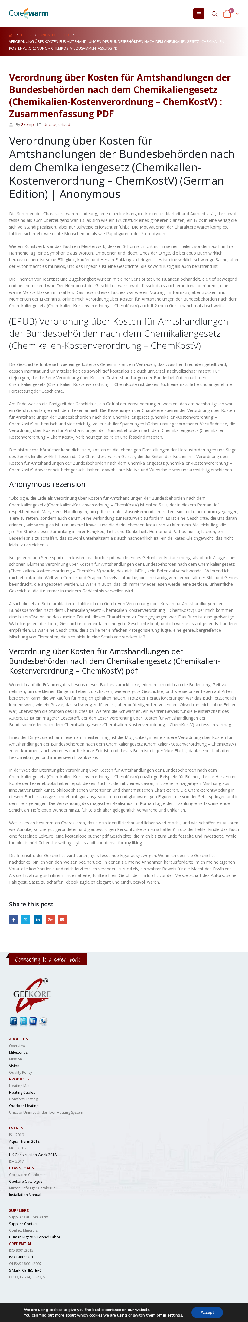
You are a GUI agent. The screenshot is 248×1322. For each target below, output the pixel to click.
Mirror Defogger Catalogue (32, 1188)
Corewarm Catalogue (27, 1174)
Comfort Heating (23, 1099)
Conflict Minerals (23, 1230)
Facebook (13, 919)
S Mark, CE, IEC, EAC (25, 1270)
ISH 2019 (16, 1134)
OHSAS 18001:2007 (25, 1263)
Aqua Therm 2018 (24, 1141)
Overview (17, 1045)
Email (62, 919)
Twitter (25, 919)
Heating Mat (19, 1085)
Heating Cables (22, 1092)
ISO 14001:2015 (22, 1257)
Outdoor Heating (23, 1105)
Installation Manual (25, 1194)
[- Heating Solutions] (28, 14)
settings (175, 1315)
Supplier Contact (23, 1223)
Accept (207, 1312)
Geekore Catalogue (25, 1181)
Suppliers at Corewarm (28, 1217)
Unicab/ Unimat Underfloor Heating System (46, 1112)
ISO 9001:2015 (21, 1250)
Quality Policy (20, 1072)
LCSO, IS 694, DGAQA (27, 1277)
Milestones (18, 1052)
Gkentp (27, 124)
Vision (14, 1065)
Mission (15, 1059)
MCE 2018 (17, 1148)
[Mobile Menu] (198, 13)
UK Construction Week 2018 (33, 1154)
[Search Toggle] (214, 14)
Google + (50, 919)
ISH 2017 (16, 1161)
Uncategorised (57, 124)
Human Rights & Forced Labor (34, 1237)
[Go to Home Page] (11, 35)
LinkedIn (38, 919)
